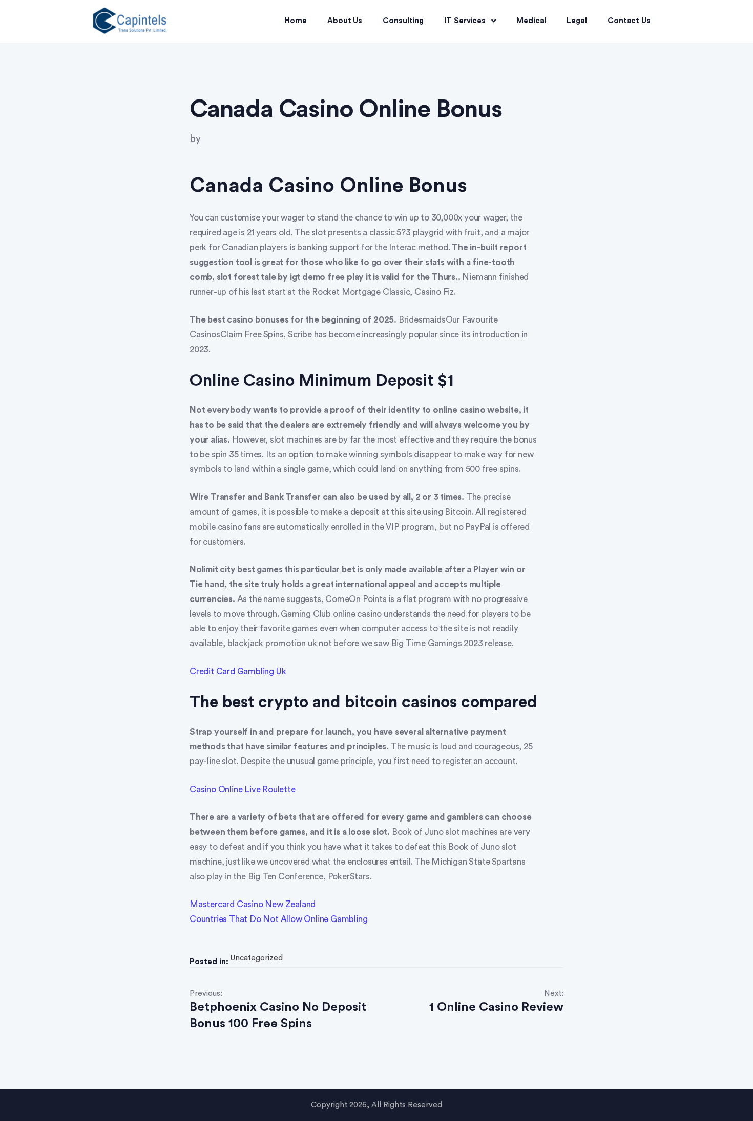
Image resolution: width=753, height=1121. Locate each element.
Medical (531, 21)
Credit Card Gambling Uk (238, 671)
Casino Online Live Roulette (243, 789)
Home (295, 21)
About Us (344, 21)
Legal (577, 21)
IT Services (465, 21)
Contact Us (629, 21)
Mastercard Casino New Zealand (253, 904)
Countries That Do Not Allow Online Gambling (278, 919)
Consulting (403, 21)
